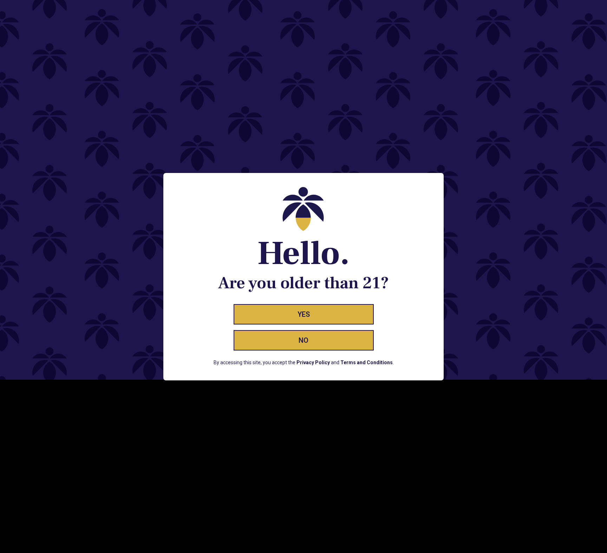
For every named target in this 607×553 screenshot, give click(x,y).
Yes (304, 314)
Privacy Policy (313, 362)
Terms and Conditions (366, 362)
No (303, 340)
